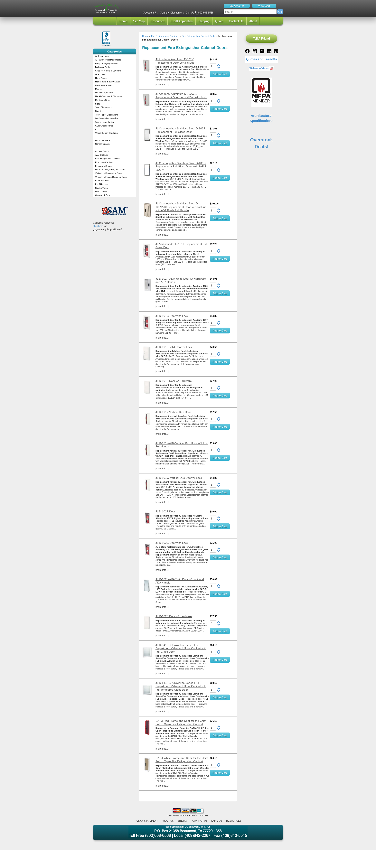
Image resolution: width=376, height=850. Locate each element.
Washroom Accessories (106, 118)
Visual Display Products (106, 133)
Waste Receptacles (104, 122)
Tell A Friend (261, 38)
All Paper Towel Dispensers (108, 60)
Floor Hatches (102, 180)
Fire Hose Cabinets (104, 162)
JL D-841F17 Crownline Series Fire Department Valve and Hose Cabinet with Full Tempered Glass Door (180, 686)
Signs (97, 104)
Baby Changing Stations (106, 63)
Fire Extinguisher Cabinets (107, 158)
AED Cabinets (101, 155)
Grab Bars (100, 74)
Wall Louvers (101, 191)
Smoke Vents (101, 188)
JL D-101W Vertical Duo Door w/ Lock (178, 477)
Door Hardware (102, 140)
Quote (219, 21)
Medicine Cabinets (104, 85)
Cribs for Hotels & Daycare (108, 71)
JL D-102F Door (165, 511)
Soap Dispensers (103, 107)
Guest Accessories (104, 126)
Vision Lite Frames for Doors (108, 173)
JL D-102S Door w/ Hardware (173, 616)
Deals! (261, 146)
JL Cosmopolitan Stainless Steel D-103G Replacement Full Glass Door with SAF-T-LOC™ (181, 166)
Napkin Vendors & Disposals (108, 96)
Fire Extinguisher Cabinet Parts (198, 36)
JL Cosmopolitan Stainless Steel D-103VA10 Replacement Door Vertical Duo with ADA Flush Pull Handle (180, 207)
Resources (157, 21)
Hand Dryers (101, 78)
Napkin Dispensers (104, 92)
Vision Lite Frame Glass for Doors (111, 177)
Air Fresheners (102, 56)
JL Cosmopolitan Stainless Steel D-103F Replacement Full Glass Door (180, 130)
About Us (168, 820)
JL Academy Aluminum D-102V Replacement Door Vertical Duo (174, 61)
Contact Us (236, 21)
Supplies (99, 111)
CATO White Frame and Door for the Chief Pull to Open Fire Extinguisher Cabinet (181, 759)
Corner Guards (102, 144)
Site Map (139, 21)
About (253, 21)
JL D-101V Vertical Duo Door (173, 412)
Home (123, 21)
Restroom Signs (102, 100)
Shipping (203, 21)
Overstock (261, 139)
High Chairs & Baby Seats (107, 81)
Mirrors (98, 89)
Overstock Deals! (103, 195)
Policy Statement (146, 820)
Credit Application (181, 21)
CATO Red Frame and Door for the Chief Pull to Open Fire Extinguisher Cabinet (180, 722)
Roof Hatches (101, 184)
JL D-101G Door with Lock (171, 315)
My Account (237, 5)
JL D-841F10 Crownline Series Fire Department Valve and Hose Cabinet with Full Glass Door (180, 648)
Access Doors (102, 151)
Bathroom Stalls (102, 67)
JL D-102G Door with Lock (171, 542)
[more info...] (161, 84)
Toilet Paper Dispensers (106, 115)
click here (98, 226)
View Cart (264, 5)
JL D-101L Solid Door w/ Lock (173, 347)
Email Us (216, 820)
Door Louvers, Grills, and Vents (110, 169)
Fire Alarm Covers (103, 166)
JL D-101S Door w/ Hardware (173, 380)
